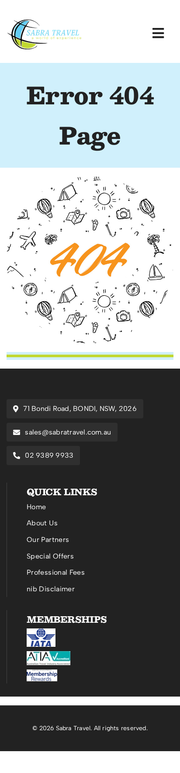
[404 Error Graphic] (90, 180)
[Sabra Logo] (45, 21)
